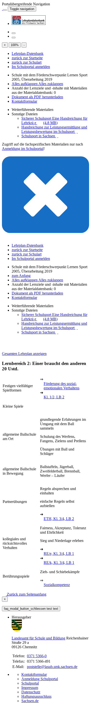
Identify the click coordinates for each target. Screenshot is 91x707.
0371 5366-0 (37, 656)
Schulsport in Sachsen (38, 136)
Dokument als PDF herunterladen (37, 97)
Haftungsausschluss (36, 696)
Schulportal (30, 683)
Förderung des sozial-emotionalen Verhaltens (61, 386)
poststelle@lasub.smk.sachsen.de (52, 667)
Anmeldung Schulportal (39, 679)
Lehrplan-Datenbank (27, 53)
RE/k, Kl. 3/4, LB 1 (59, 562)
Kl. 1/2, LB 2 (54, 397)
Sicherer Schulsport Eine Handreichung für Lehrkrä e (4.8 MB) (54, 120)
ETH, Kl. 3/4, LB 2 (59, 519)
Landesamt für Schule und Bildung (38, 638)
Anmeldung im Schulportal (22, 149)
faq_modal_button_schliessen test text (31, 608)
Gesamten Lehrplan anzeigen (24, 354)
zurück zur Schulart (26, 62)
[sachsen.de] (2, 9)
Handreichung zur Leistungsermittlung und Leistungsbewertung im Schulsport (54, 129)
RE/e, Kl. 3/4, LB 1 (59, 553)
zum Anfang (21, 276)
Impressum (29, 688)
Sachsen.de (30, 701)
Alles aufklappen (25, 84)
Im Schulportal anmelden (31, 67)
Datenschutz (30, 692)
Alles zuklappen (50, 84)
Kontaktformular (24, 101)
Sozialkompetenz (57, 585)
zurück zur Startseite (27, 58)
